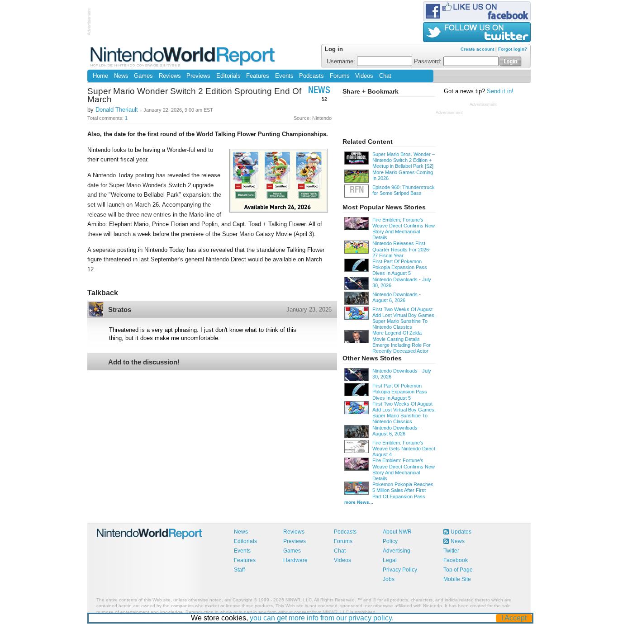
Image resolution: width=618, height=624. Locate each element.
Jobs (389, 579)
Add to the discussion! (144, 362)
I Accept (514, 618)
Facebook (455, 560)
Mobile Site (457, 579)
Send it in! (500, 91)
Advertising (396, 551)
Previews (198, 76)
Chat (385, 76)
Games (143, 76)
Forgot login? (512, 49)
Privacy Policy (400, 570)
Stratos (119, 309)
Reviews (170, 76)
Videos (364, 76)
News (121, 76)
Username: (342, 61)
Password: (428, 61)
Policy (390, 541)
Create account (477, 49)
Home (100, 76)
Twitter (451, 551)
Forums (340, 76)
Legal (390, 560)
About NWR (397, 532)
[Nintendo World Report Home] (183, 56)
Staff (239, 570)
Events (284, 76)
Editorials (228, 76)
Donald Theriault (116, 109)
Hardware (295, 560)
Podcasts (311, 76)
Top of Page (458, 570)
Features (257, 76)
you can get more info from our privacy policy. (322, 618)
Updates (461, 532)
